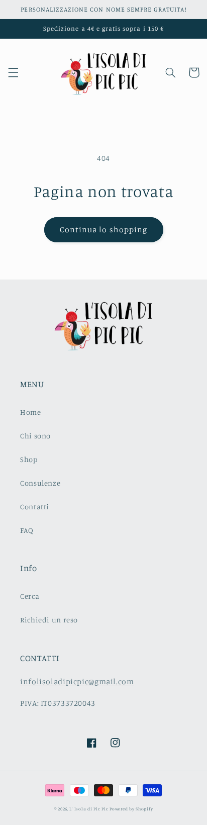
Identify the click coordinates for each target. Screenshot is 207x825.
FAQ (27, 530)
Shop (29, 459)
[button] (13, 72)
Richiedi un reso (49, 619)
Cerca (29, 596)
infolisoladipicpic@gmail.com (77, 681)
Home (30, 412)
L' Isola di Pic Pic (88, 808)
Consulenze (40, 483)
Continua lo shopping (103, 229)
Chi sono (35, 435)
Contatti (34, 506)
